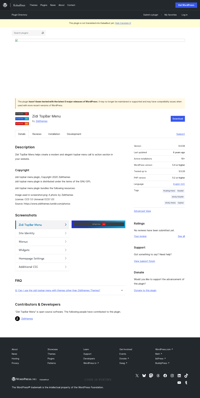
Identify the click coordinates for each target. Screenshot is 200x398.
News (14, 354)
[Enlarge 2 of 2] (121, 224)
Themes (51, 354)
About (15, 349)
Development (74, 134)
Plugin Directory (19, 14)
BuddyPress (162, 363)
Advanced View (142, 211)
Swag (123, 363)
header (180, 191)
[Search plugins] (43, 33)
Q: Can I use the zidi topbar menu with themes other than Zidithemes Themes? (57, 290)
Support (180, 134)
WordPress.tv (91, 363)
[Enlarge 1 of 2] (65, 224)
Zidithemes (41, 121)
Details (21, 134)
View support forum (144, 261)
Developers (89, 358)
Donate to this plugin (145, 290)
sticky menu (170, 203)
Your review (140, 236)
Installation (54, 134)
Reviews (36, 134)
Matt (158, 354)
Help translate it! (123, 23)
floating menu (169, 191)
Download (178, 118)
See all (181, 236)
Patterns (52, 363)
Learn (86, 349)
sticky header (178, 197)
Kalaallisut (44, 379)
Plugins (51, 358)
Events (122, 354)
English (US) (179, 184)
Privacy (15, 363)
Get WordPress (186, 5)
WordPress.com (164, 349)
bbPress (160, 358)
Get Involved (125, 349)
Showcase (53, 349)
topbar (181, 203)
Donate (124, 358)
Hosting (15, 358)
